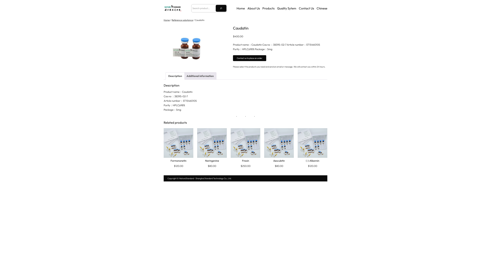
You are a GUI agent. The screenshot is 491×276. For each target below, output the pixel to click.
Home (241, 8)
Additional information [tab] (200, 76)
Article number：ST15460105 (180, 100)
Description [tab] (175, 76)
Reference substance (182, 20)
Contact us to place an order (249, 58)
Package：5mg (172, 109)
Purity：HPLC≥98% (174, 105)
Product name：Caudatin (178, 91)
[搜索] (221, 8)
